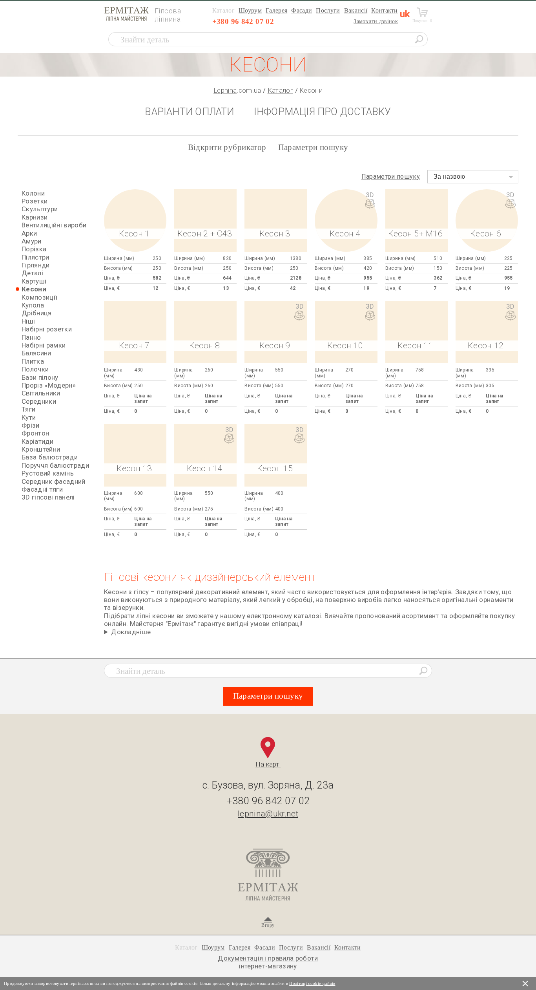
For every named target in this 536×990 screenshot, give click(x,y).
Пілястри (35, 257)
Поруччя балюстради (55, 465)
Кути (29, 417)
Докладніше (131, 632)
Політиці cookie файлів (312, 983)
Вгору (267, 925)
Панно (31, 337)
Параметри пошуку (313, 147)
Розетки (34, 201)
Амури (32, 241)
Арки (29, 233)
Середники (39, 401)
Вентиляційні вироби (54, 225)
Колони (33, 193)
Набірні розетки (47, 329)
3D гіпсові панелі (48, 497)
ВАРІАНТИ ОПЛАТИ (189, 111)
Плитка (33, 361)
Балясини (36, 353)
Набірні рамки (44, 345)
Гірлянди (36, 265)
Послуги (328, 10)
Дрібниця (37, 313)
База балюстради (50, 457)
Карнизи (34, 217)
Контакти (384, 10)
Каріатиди (37, 441)
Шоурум (250, 10)
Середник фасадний (54, 481)
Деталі (32, 273)
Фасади (301, 10)
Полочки (35, 369)
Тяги (28, 409)
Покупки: (422, 20)
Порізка (34, 249)
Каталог (280, 90)
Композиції (39, 297)
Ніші (28, 321)
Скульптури (40, 209)
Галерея (276, 10)
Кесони (34, 289)
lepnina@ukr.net (268, 813)
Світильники (41, 393)
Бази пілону (40, 377)
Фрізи (31, 425)
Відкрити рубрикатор (227, 147)
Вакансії (356, 10)
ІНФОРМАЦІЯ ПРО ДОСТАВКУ (322, 111)
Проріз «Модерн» (49, 385)
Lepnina (225, 90)
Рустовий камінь (48, 473)
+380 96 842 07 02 (243, 21)
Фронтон (35, 433)
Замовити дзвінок (375, 21)
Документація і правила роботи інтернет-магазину (268, 962)
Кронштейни (41, 449)
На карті (268, 764)
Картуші (34, 281)
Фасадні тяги (42, 489)
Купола (33, 305)
